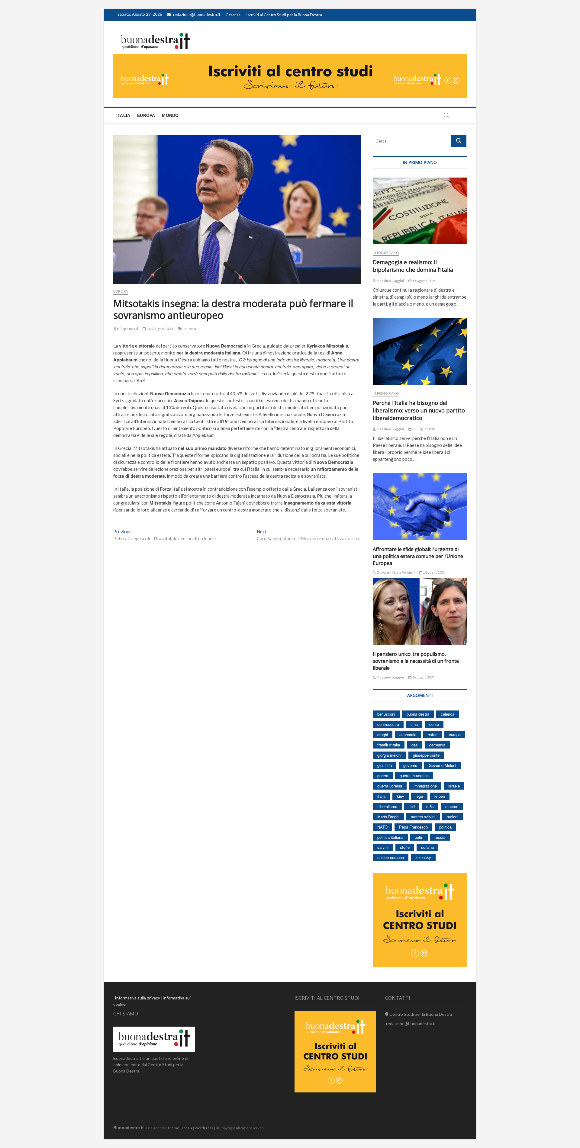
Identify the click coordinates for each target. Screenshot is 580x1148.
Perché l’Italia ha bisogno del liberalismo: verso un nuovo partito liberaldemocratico (419, 410)
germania (437, 745)
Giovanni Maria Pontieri (395, 572)
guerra (382, 775)
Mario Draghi (388, 816)
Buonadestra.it (128, 1127)
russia (440, 837)
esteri (432, 734)
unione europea (390, 857)
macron (451, 806)
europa (190, 328)
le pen (439, 796)
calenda (447, 714)
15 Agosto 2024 (424, 281)
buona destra (418, 714)
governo (410, 765)
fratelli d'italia (388, 745)
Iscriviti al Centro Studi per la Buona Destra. (284, 14)
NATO (382, 827)
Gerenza (233, 14)
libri (412, 806)
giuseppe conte (426, 755)
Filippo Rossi (127, 328)
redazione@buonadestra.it (196, 14)
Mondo (170, 115)
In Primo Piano (386, 253)
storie (405, 847)
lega (419, 796)
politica (445, 827)
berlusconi (386, 714)
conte (434, 724)
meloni (452, 816)
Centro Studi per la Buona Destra (420, 1014)
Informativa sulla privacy (137, 997)
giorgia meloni (389, 755)
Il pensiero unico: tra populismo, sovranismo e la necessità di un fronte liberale (416, 661)
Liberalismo (387, 806)
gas (414, 745)
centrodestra (388, 724)
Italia (123, 115)
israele (454, 786)
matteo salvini (423, 816)
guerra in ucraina (414, 775)
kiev (400, 796)
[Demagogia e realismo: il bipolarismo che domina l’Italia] (420, 211)
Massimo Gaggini (390, 281)
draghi (382, 734)
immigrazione (425, 786)
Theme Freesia (179, 1128)
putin (419, 837)
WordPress (204, 1128)
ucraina (427, 847)
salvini (382, 847)
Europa (146, 115)
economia (407, 734)
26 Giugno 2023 (159, 328)
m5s (430, 806)
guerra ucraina (389, 786)
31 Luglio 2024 (423, 429)
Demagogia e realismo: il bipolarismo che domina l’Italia (413, 265)
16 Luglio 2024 (433, 572)
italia (381, 796)
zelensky (423, 857)
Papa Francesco (413, 827)
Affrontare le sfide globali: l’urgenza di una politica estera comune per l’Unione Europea (418, 556)
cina (414, 724)
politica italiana (390, 837)
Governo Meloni (442, 765)
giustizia (384, 765)
